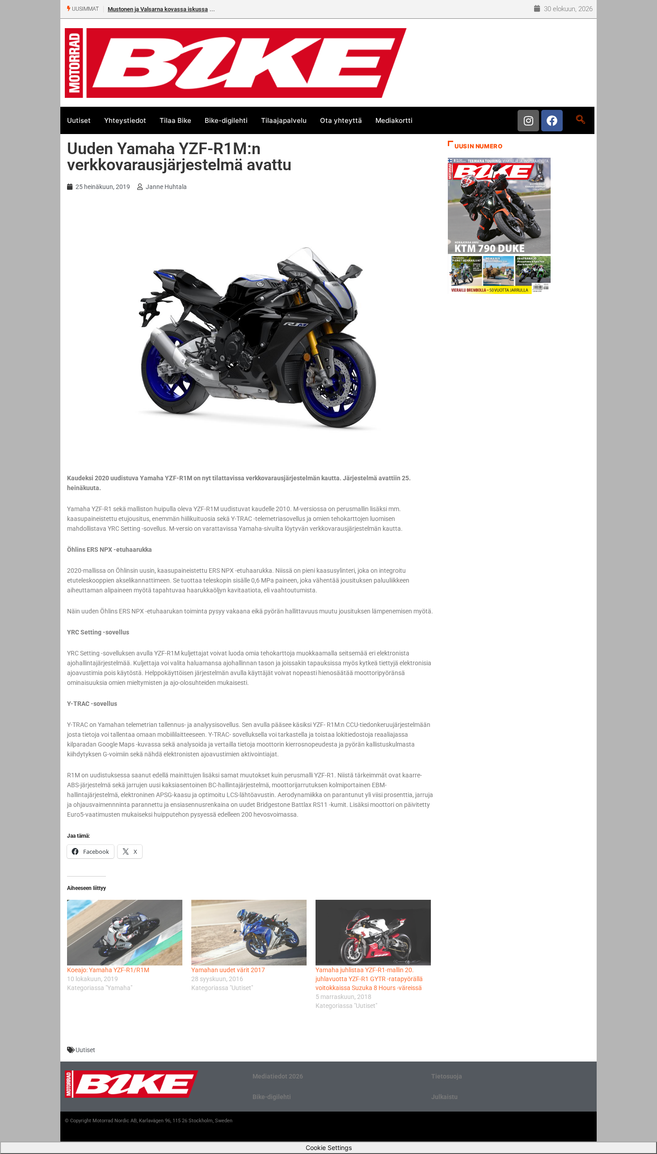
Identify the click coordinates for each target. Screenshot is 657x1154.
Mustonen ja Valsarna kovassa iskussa (158, 9)
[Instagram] (528, 120)
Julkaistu (444, 1096)
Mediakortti (394, 120)
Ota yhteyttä (341, 120)
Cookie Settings (329, 1147)
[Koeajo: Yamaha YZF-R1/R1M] (124, 932)
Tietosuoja (446, 1076)
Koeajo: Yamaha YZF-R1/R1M (108, 970)
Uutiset (79, 120)
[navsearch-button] (580, 120)
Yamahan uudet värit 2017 (228, 970)
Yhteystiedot (125, 120)
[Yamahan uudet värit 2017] (249, 932)
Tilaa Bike (175, 120)
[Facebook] (552, 120)
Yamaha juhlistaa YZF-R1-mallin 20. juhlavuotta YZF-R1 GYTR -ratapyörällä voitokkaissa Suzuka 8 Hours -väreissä (369, 978)
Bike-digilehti (226, 120)
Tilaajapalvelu (284, 120)
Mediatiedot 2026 (278, 1076)
